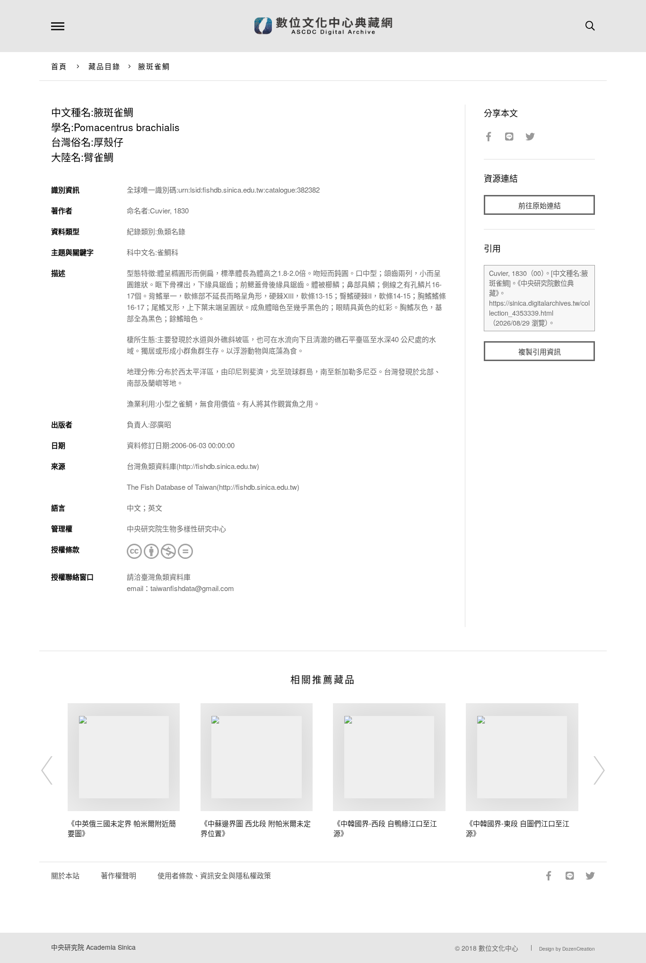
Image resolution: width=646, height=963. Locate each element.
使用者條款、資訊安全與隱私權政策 (214, 875)
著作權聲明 (118, 875)
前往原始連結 (539, 205)
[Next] (590, 770)
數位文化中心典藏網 (323, 26)
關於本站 (65, 875)
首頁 (59, 66)
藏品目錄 (104, 66)
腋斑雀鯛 (154, 66)
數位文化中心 (498, 948)
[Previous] (55, 770)
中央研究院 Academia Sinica (93, 947)
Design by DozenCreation (567, 948)
